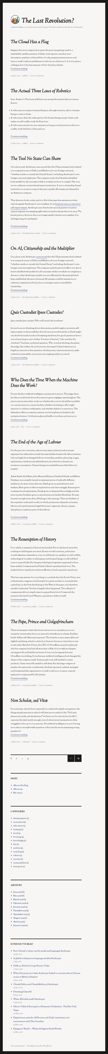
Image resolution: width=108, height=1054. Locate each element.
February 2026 (19, 903)
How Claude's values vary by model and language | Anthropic (42, 951)
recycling (17, 851)
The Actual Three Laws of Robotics (41, 91)
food (15, 833)
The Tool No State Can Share (36, 159)
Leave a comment (37, 76)
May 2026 (17, 895)
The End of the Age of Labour (36, 442)
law (22, 427)
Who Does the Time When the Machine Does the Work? (44, 383)
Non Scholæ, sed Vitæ (29, 701)
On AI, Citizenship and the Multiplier (43, 249)
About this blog (20, 785)
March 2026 (18, 899)
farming (17, 829)
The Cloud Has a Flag (30, 42)
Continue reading (19, 68)
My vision (18, 792)
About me (18, 789)
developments (27, 233)
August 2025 (19, 918)
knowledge (18, 840)
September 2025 (20, 914)
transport (17, 866)
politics (25, 76)
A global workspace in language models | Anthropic (37, 958)
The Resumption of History (33, 539)
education (26, 742)
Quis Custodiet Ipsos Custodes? (37, 312)
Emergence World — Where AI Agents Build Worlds (37, 1028)
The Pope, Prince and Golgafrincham (42, 622)
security (37, 233)
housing (17, 837)
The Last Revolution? (48, 21)
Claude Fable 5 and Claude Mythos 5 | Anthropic (35, 984)
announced (41, 256)
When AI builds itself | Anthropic (29, 999)
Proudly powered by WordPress (39, 1046)
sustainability (19, 862)
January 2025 (19, 925)
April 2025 (18, 921)
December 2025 (19, 910)
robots (16, 855)
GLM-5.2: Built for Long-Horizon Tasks (31, 965)
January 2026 (19, 907)
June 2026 (17, 892)
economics (27, 524)
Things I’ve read (23, 944)
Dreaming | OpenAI (22, 991)
